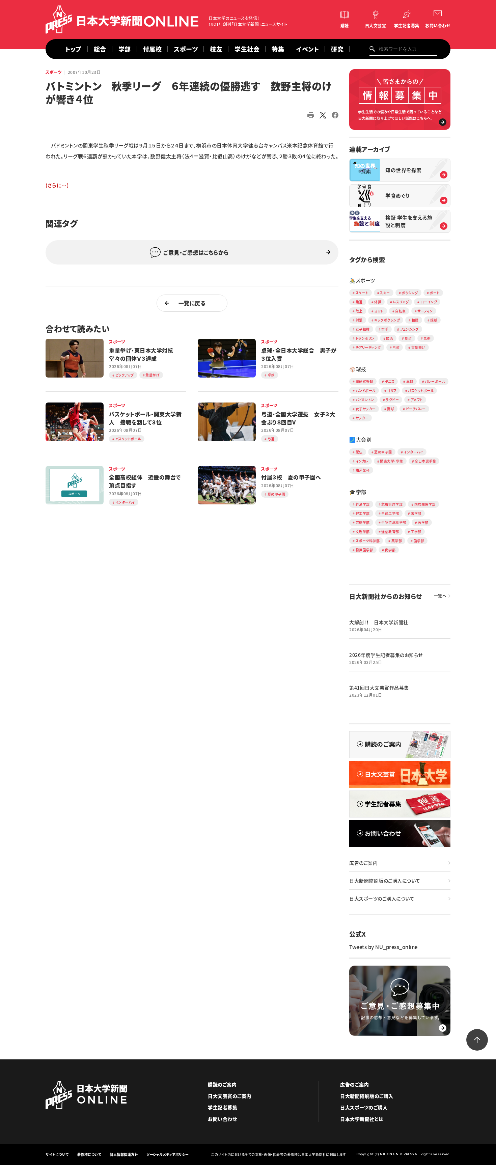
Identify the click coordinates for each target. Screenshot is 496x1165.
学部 (124, 49)
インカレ (362, 461)
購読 (344, 26)
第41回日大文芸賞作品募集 (379, 687)
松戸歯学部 (365, 549)
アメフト (417, 399)
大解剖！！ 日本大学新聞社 (378, 622)
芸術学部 (363, 522)
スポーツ (54, 72)
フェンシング (409, 329)
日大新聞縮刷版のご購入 (366, 1095)
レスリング (401, 301)
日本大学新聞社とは (362, 1118)
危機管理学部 (392, 504)
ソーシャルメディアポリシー (167, 1154)
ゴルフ (391, 390)
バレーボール (435, 381)
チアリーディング (368, 347)
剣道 (408, 338)
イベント (307, 49)
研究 (337, 49)
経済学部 (363, 504)
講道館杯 (363, 470)
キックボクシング (387, 320)
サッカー (362, 417)
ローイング (428, 301)
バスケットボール (421, 390)
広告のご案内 (363, 862)
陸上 (359, 310)
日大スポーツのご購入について (381, 898)
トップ (73, 49)
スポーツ (186, 49)
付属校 (152, 49)
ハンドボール (366, 390)
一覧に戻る (192, 303)
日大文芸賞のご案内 (229, 1095)
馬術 (427, 338)
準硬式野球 (365, 381)
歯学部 (419, 540)
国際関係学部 (425, 504)
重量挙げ (418, 347)
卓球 (409, 381)
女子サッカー (366, 408)
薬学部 (396, 540)
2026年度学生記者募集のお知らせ (386, 654)
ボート (435, 292)
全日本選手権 (425, 461)
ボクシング (410, 292)
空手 (384, 329)
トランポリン (365, 338)
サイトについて (57, 1154)
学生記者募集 (406, 26)
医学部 (423, 522)
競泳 (389, 338)
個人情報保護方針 (124, 1154)
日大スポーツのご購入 (363, 1107)
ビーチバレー (416, 408)
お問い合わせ (437, 26)
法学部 (416, 513)
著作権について (89, 1154)
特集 (278, 49)
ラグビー (392, 399)
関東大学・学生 (391, 461)
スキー (385, 292)
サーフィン (425, 310)
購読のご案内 (222, 1084)
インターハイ (413, 451)
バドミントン (365, 399)
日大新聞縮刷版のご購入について (384, 880)
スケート (362, 292)
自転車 (400, 310)
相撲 (415, 320)
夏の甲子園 (383, 451)
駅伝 (359, 451)
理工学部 (363, 513)
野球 (390, 408)
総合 (100, 49)
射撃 (359, 320)
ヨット (379, 310)
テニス (390, 381)
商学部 (390, 549)
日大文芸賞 (375, 26)
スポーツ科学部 (368, 540)
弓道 (395, 347)
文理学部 (363, 531)
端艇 (433, 320)
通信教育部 (390, 531)
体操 (377, 301)
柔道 (359, 301)
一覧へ (440, 596)
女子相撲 (363, 329)
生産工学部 (390, 513)
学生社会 (247, 49)
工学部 (416, 531)
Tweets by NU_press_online (383, 947)
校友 (216, 49)
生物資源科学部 (393, 522)
